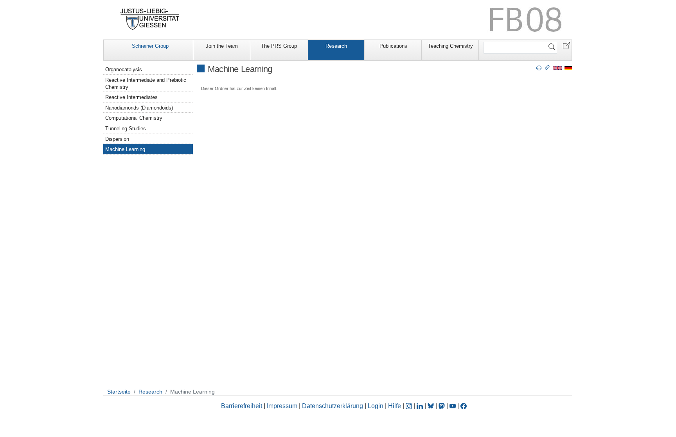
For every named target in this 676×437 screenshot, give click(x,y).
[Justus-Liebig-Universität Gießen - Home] (150, 19)
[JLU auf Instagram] (410, 406)
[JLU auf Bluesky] (431, 406)
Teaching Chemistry (450, 46)
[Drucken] (538, 67)
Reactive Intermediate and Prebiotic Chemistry (145, 83)
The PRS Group (279, 46)
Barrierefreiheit (241, 406)
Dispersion (117, 139)
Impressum (282, 406)
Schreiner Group (150, 46)
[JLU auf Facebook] (463, 406)
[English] (557, 67)
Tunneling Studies (125, 128)
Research (336, 46)
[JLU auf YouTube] (452, 406)
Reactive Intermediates (131, 97)
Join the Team (222, 46)
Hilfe (394, 406)
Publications (393, 46)
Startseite (119, 391)
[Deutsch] (568, 67)
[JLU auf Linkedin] (420, 406)
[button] (566, 45)
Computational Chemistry (133, 118)
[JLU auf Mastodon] (442, 406)
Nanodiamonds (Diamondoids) (139, 108)
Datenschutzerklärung (332, 406)
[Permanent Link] (547, 67)
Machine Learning (125, 149)
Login (376, 406)
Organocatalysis (123, 69)
